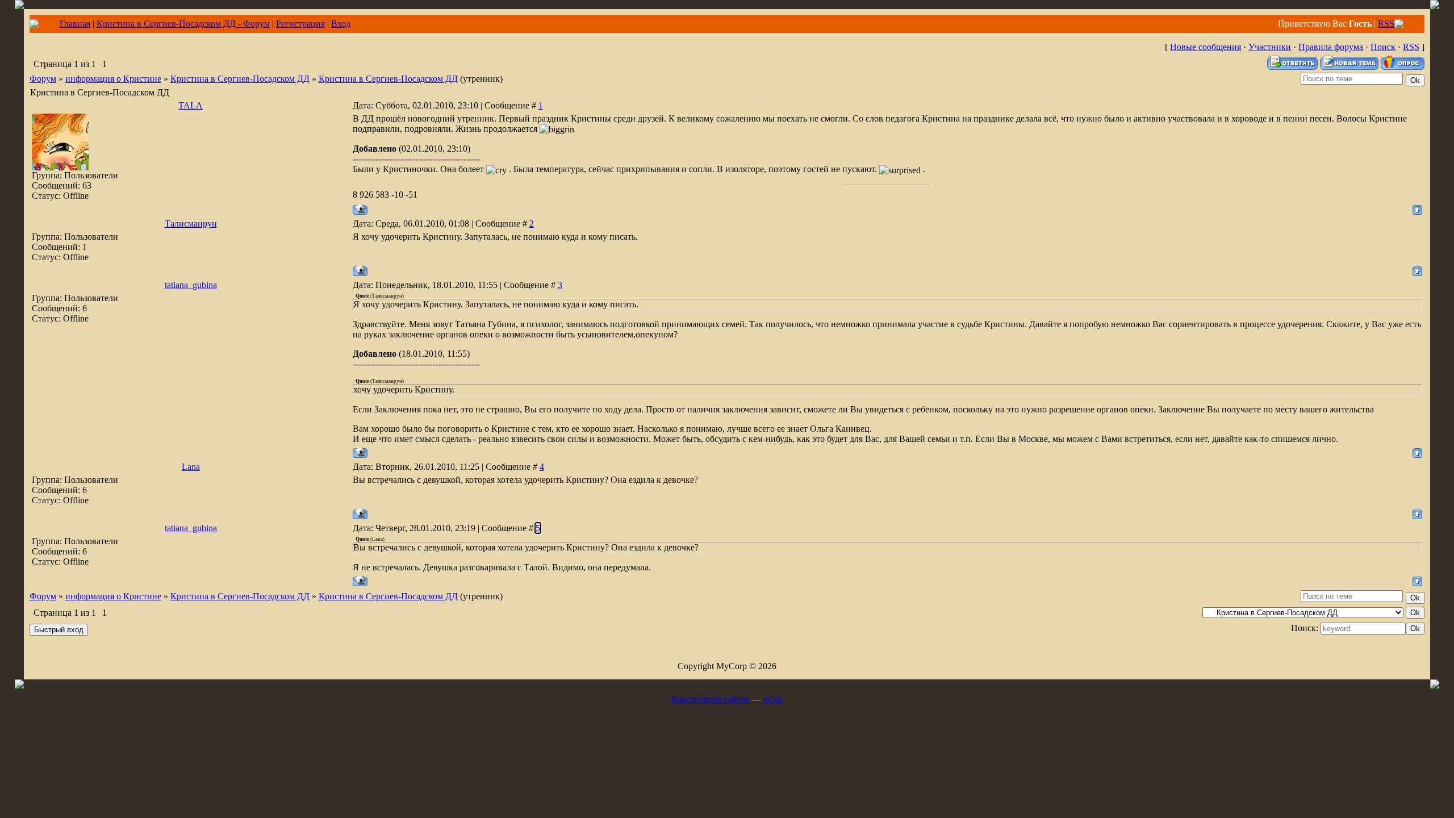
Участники (1269, 47)
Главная (75, 23)
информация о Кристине (113, 79)
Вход (340, 23)
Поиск (1383, 47)
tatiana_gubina (191, 285)
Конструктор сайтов (710, 699)
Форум (43, 79)
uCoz (773, 699)
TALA (190, 105)
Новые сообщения (1205, 47)
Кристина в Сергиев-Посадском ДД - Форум (183, 23)
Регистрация (300, 23)
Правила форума (1330, 47)
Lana (191, 466)
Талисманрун (191, 223)
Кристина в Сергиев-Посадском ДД (240, 79)
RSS (1386, 23)
